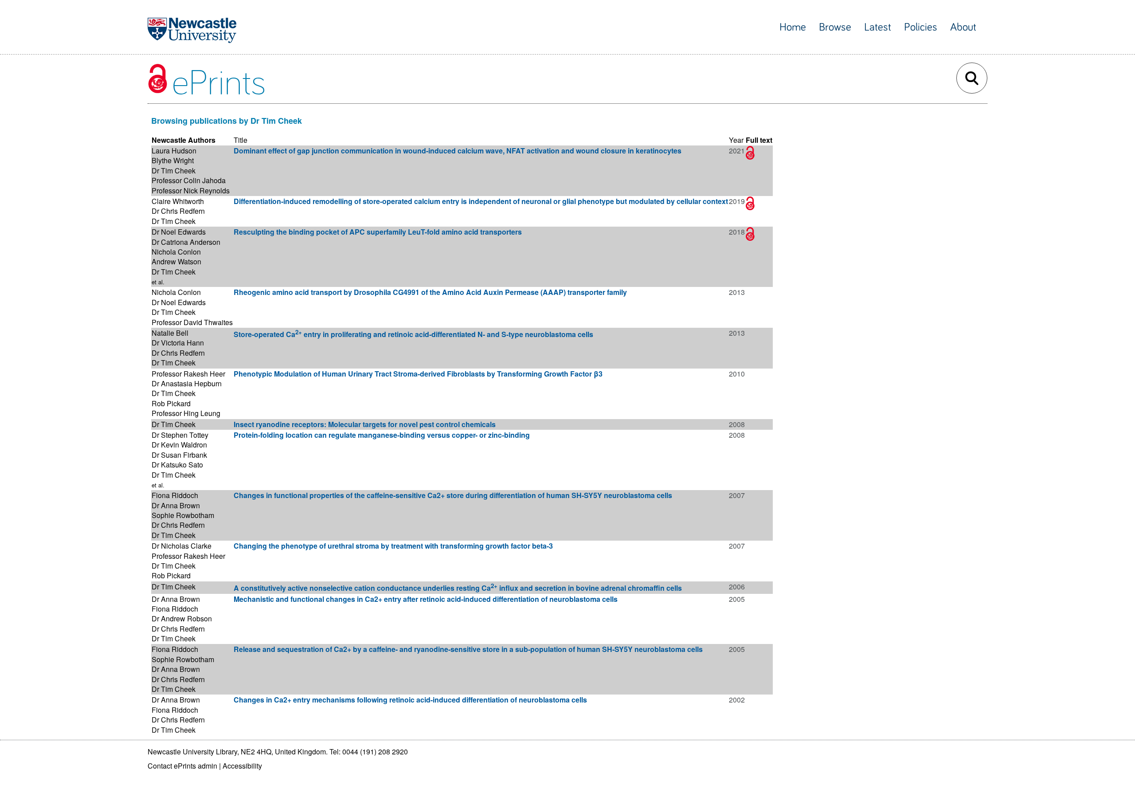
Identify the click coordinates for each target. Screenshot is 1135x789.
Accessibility (242, 766)
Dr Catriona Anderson (186, 242)
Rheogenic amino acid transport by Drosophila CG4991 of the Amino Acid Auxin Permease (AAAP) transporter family (430, 292)
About (963, 27)
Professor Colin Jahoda (189, 180)
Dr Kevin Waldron (179, 445)
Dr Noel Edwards (179, 232)
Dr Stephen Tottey (180, 435)
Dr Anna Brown (176, 505)
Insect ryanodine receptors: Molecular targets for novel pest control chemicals (365, 424)
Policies (920, 27)
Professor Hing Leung (186, 413)
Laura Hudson (174, 150)
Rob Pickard (171, 403)
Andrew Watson (176, 261)
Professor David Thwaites (192, 322)
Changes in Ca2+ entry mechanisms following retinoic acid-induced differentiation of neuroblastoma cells (410, 700)
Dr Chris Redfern (178, 211)
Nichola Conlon (176, 252)
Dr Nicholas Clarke (181, 546)
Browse (835, 27)
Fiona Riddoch (175, 495)
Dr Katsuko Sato (177, 464)
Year (736, 140)
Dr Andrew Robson (182, 618)
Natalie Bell (170, 333)
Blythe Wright (173, 160)
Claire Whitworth (178, 201)
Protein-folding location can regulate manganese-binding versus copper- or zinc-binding (382, 435)
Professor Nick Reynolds (191, 190)
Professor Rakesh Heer (188, 374)
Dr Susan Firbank (179, 455)
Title (240, 140)
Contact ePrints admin (182, 766)
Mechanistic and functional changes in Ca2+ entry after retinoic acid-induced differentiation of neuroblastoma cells (426, 599)
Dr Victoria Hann (178, 343)
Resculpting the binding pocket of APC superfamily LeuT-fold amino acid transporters (378, 232)
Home (792, 27)
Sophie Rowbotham (183, 515)
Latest (877, 27)
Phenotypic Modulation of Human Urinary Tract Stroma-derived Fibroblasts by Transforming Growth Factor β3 (418, 374)
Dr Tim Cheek (174, 170)
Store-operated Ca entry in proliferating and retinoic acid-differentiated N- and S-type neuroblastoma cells (413, 334)
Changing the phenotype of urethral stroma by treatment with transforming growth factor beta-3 (393, 546)
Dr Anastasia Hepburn (187, 383)
